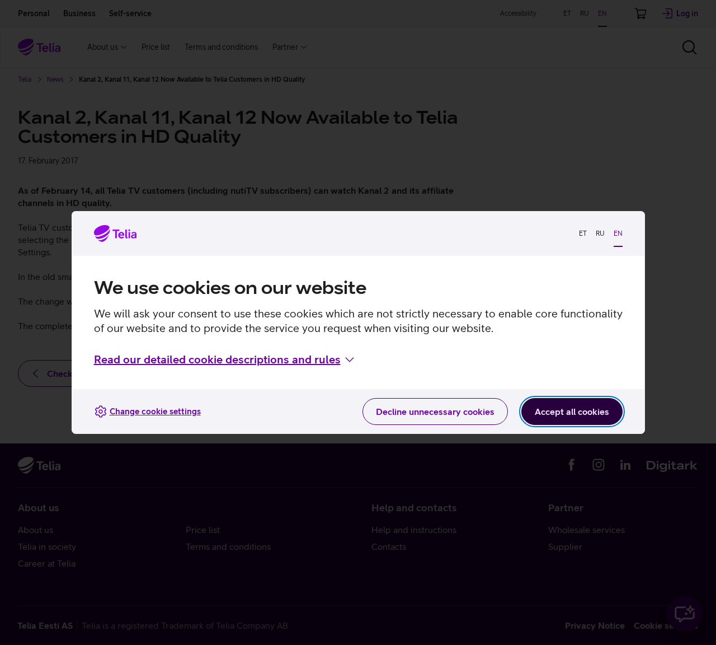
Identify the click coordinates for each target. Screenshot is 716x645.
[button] (225, 359)
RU (600, 233)
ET (583, 233)
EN (618, 233)
